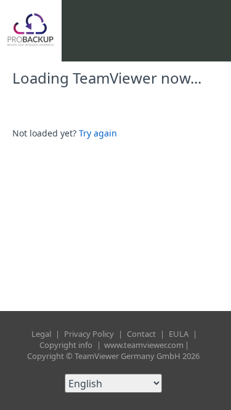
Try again (98, 133)
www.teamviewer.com (144, 344)
